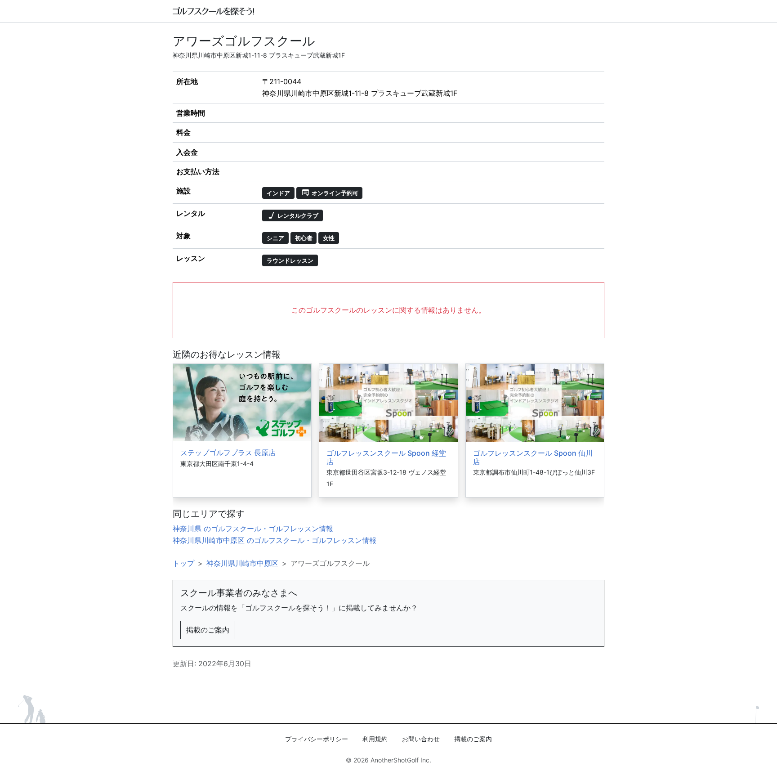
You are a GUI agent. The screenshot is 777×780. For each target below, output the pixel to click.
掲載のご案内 (207, 629)
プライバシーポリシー (316, 739)
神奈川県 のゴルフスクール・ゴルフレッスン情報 (253, 528)
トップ (183, 563)
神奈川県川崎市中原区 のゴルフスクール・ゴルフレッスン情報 (274, 540)
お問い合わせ (421, 739)
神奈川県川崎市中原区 (242, 563)
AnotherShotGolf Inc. (401, 760)
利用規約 (375, 739)
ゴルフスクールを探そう (214, 11)
